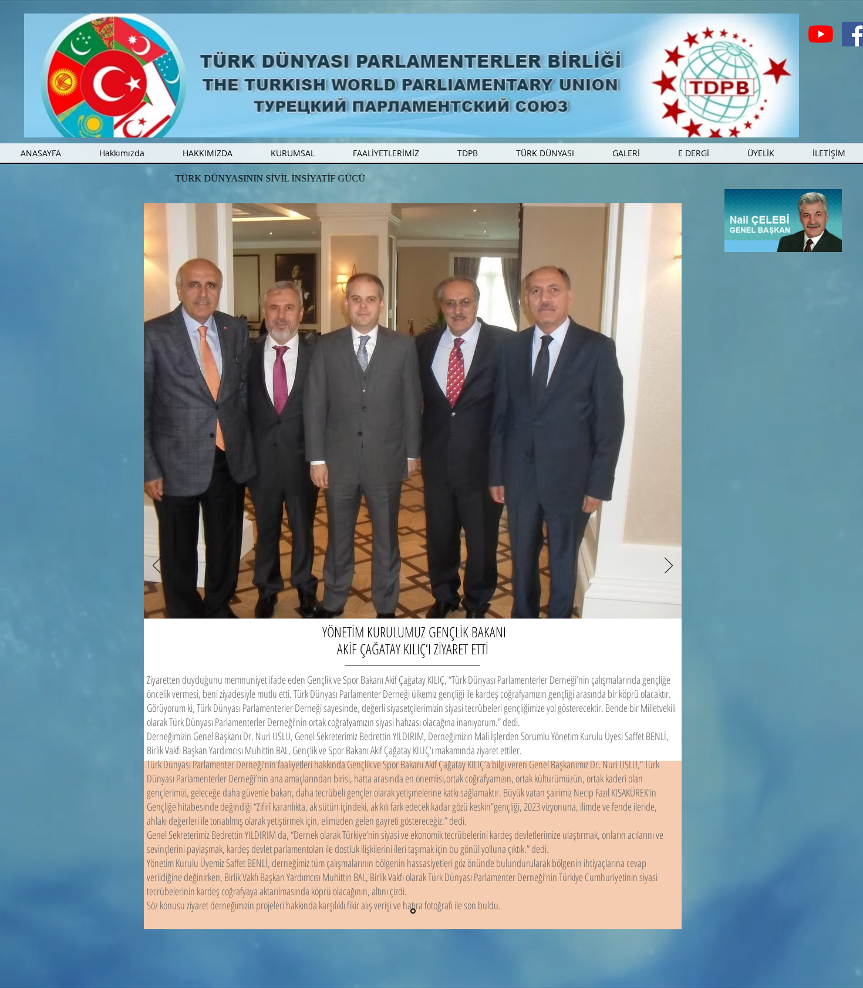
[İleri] (669, 566)
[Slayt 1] (413, 911)
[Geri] (157, 566)
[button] (386, 153)
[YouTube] (820, 34)
